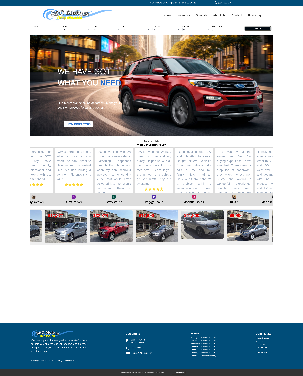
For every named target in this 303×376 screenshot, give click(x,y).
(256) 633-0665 (225, 3)
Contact (237, 15)
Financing (254, 15)
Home (167, 15)
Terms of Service (262, 338)
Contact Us (260, 344)
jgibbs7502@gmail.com (142, 353)
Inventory (183, 15)
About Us (219, 15)
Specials (201, 15)
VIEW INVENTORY (78, 124)
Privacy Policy (261, 347)
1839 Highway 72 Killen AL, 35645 (179, 3)
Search (258, 28)
